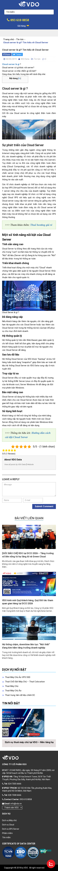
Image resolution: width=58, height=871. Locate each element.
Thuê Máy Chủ (11, 686)
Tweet (18, 54)
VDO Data (25, 59)
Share (7, 54)
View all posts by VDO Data (15, 464)
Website (30, 464)
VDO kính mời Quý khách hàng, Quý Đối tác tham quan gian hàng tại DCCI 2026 (27, 602)
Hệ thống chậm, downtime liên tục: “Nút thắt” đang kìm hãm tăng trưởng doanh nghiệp (26, 646)
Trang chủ (8, 39)
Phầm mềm (7, 833)
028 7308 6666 (14, 795)
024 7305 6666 (14, 784)
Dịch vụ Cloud (8, 825)
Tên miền (6, 837)
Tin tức (20, 39)
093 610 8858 (19, 20)
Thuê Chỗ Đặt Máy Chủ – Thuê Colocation (25, 681)
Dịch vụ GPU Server (10, 829)
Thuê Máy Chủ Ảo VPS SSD (17, 677)
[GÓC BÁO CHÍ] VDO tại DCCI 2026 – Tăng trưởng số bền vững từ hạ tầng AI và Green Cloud (28, 555)
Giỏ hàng (21, 26)
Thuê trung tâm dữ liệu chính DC (20, 695)
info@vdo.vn (16, 803)
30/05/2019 (11, 59)
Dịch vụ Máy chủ (9, 820)
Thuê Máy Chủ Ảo (13, 690)
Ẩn (19, 78)
